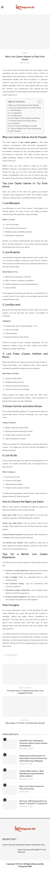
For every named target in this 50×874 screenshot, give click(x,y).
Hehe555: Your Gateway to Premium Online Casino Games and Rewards (33, 743)
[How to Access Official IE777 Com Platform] (9, 853)
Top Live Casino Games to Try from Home (25, 108)
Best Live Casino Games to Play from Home (31, 787)
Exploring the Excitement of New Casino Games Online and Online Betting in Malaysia (33, 758)
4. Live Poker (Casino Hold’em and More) (24, 118)
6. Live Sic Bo (14, 123)
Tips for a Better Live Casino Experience (25, 128)
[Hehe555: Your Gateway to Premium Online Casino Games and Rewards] (9, 744)
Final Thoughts (15, 131)
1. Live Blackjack (15, 110)
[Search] (47, 7)
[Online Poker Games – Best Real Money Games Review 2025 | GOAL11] (9, 775)
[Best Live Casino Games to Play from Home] (9, 790)
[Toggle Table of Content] (38, 102)
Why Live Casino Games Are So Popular (24, 105)
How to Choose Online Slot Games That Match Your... (24, 845)
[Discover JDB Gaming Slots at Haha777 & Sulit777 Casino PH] (9, 805)
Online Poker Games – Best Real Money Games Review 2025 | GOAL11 (31, 773)
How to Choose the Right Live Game (23, 126)
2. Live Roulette (15, 113)
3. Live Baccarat (15, 115)
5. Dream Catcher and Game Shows (22, 121)
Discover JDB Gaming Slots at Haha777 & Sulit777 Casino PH (33, 802)
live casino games (29, 142)
